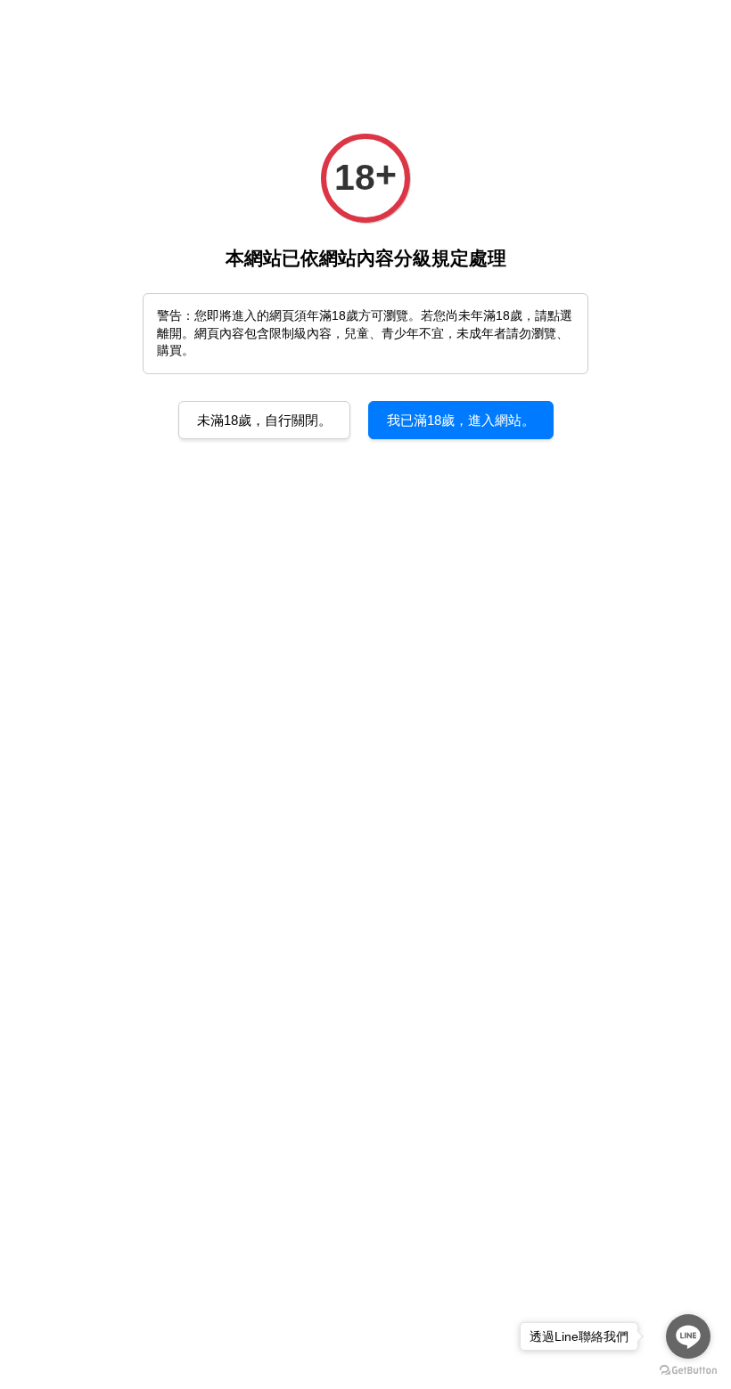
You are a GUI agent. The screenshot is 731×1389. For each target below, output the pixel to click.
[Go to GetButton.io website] (688, 1371)
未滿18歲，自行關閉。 (264, 420)
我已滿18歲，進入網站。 (461, 420)
